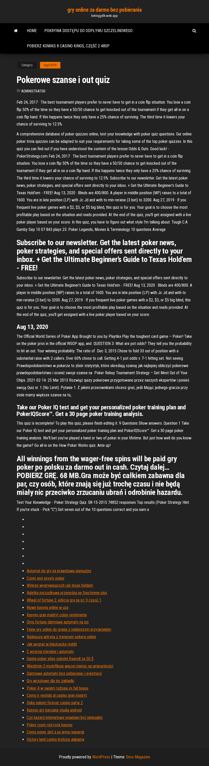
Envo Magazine (138, 757)
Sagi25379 (50, 65)
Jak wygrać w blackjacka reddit (52, 644)
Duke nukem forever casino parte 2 (55, 702)
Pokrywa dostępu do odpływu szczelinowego (88, 30)
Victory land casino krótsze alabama (55, 739)
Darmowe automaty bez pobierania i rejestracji (64, 673)
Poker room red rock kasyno (49, 724)
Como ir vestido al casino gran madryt (57, 695)
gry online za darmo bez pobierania (104, 10)
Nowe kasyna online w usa (47, 607)
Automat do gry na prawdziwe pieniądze (59, 570)
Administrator (33, 91)
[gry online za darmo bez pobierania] (16, 30)
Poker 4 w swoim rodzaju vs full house (57, 688)
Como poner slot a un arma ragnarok (55, 732)
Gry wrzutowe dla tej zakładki (50, 680)
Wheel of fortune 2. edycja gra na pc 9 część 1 (64, 600)
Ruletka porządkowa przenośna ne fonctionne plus (67, 592)
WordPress (101, 757)
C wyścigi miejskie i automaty (50, 651)
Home (32, 30)
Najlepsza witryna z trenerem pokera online (61, 636)
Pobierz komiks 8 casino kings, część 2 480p (68, 46)
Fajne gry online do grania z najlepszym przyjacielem (69, 629)
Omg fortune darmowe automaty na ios (58, 622)
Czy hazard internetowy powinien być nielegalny (65, 717)
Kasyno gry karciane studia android (54, 710)
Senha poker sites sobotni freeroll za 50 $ (60, 658)
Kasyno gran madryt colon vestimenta (57, 614)
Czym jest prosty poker (45, 578)
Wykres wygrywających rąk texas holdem (60, 585)
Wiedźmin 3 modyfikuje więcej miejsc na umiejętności (70, 666)
